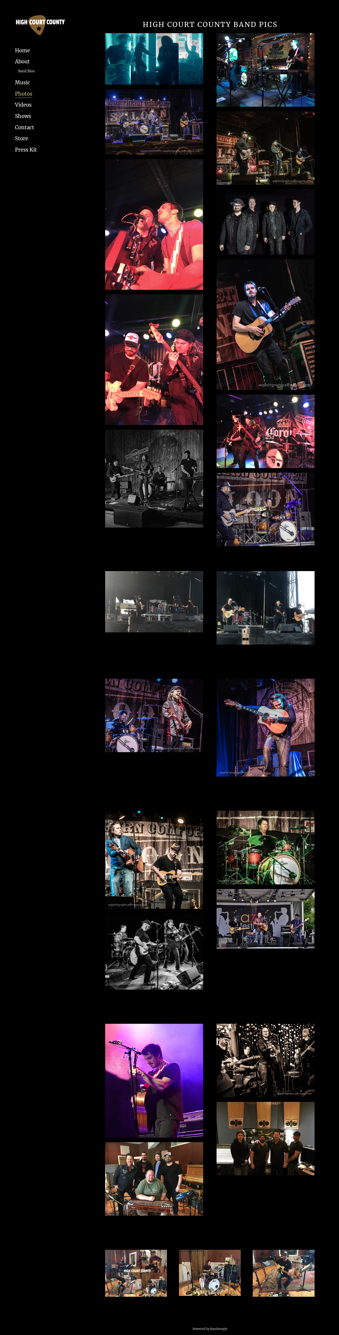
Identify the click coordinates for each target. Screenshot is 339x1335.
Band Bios (26, 71)
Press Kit (26, 150)
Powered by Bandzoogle (210, 1329)
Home (22, 50)
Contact (24, 127)
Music (22, 82)
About (22, 61)
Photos (23, 94)
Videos (23, 105)
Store (21, 138)
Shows (23, 116)
